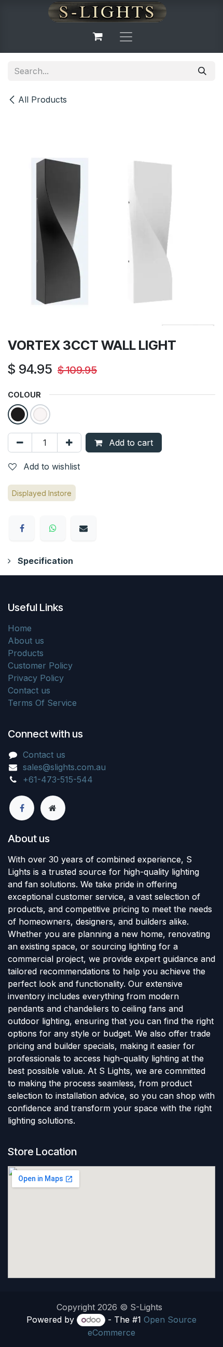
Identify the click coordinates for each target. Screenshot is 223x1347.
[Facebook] (21, 528)
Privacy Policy (36, 678)
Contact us (29, 690)
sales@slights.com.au (64, 767)
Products (26, 653)
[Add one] (69, 442)
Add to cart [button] (129, 442)
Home (20, 628)
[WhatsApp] (52, 528)
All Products (42, 99)
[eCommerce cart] (97, 36)
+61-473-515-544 (58, 779)
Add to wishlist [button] (50, 466)
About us (26, 640)
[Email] (83, 528)
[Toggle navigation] (126, 36)
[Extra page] (52, 808)
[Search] (202, 71)
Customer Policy (40, 665)
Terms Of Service (42, 703)
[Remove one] (20, 442)
